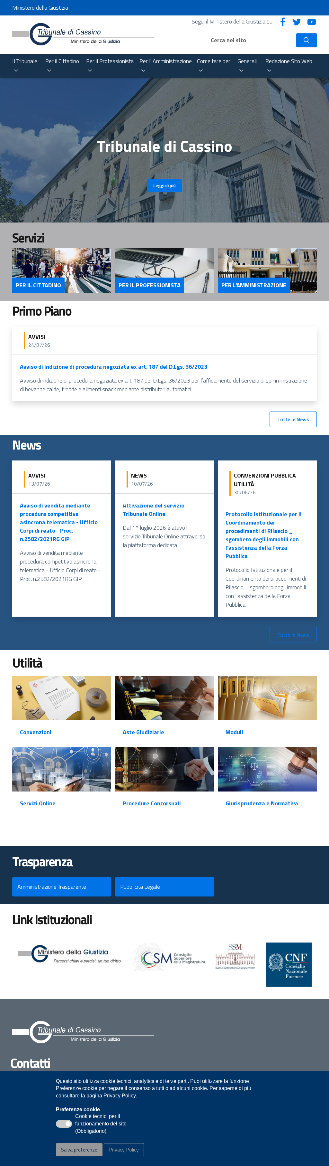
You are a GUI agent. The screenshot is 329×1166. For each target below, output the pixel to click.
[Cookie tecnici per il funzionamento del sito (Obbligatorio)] (64, 1124)
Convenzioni (35, 732)
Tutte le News (293, 419)
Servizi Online (38, 803)
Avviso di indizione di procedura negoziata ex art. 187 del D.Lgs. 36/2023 (113, 366)
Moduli (234, 732)
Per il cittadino (38, 285)
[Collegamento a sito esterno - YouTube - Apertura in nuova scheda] (312, 21)
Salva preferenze (79, 1149)
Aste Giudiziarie (143, 732)
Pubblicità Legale (140, 886)
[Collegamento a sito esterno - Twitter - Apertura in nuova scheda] (297, 21)
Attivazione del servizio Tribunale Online (153, 509)
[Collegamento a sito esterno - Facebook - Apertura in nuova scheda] (283, 21)
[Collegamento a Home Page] (83, 34)
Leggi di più (164, 185)
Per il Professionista (150, 285)
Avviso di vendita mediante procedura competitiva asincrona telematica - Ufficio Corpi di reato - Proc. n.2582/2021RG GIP (59, 522)
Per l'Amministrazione (253, 285)
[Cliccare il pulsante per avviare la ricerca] (306, 40)
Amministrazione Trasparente (51, 886)
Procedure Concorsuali (152, 803)
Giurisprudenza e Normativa (262, 803)
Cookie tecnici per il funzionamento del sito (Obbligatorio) (101, 1124)
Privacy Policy (124, 1149)
